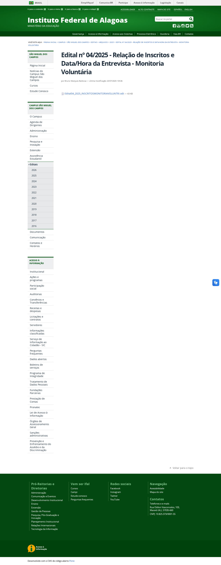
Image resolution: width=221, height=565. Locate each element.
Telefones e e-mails (159, 503)
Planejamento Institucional (45, 521)
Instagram (183, 25)
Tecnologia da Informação (44, 529)
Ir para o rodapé (90, 9)
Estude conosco (79, 495)
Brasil (38, 2)
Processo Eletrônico (146, 34)
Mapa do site (163, 9)
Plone (72, 560)
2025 (112, 42)
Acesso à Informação (98, 34)
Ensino (34, 503)
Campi (74, 492)
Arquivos (103, 42)
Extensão (36, 507)
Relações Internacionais (43, 525)
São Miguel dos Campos (78, 42)
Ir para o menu (55, 9)
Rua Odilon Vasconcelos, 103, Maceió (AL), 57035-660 (165, 509)
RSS (191, 25)
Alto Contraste (146, 9)
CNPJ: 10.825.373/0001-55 (162, 514)
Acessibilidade (128, 9)
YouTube (178, 25)
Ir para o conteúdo (36, 9)
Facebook (174, 25)
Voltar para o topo (183, 468)
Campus (61, 42)
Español (178, 9)
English (188, 9)
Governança (78, 34)
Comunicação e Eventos (43, 496)
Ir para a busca (72, 9)
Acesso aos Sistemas (123, 34)
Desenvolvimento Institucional (47, 500)
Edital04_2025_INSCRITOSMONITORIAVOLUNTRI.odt (94, 93)
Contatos (189, 34)
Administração (38, 492)
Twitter (187, 25)
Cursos (74, 488)
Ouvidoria (164, 34)
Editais (94, 42)
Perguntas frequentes (82, 499)
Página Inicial (50, 42)
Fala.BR (177, 34)
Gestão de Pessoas (40, 511)
